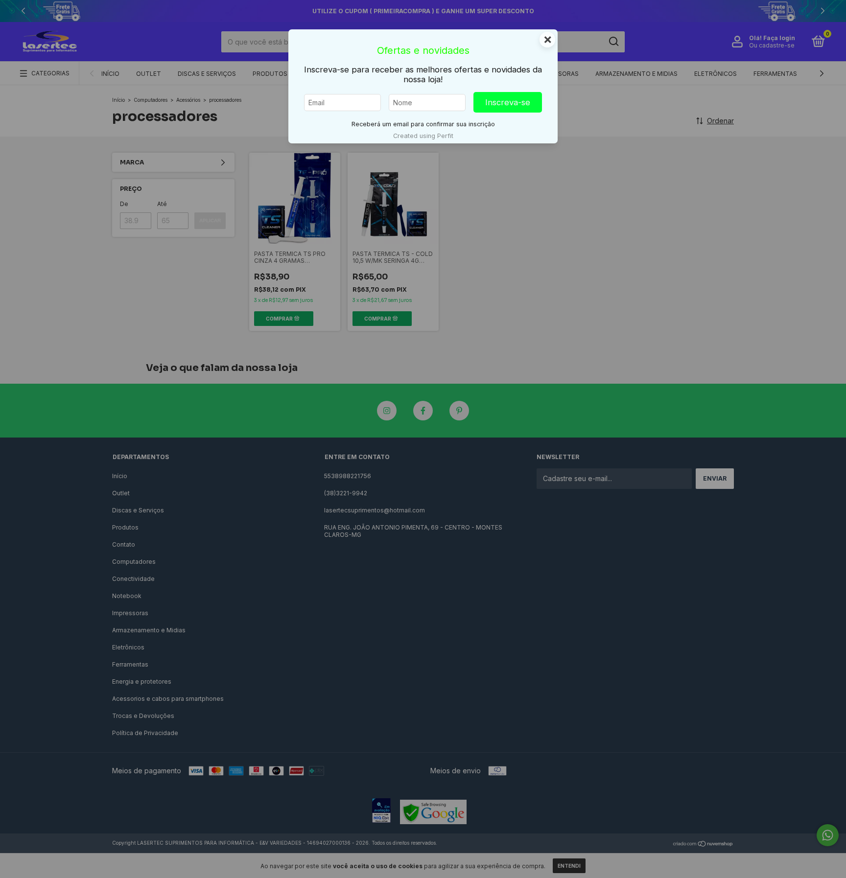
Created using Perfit (423, 135)
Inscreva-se (507, 102)
